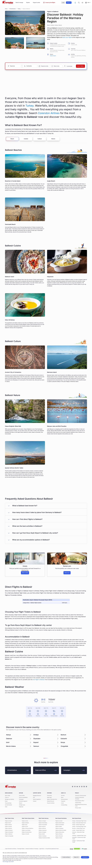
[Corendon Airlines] (7, 2)
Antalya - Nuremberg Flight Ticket (79, 826)
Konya (63, 742)
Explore (28, 2)
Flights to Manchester (59, 822)
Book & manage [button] (19, 2)
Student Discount (50, 801)
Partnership (49, 795)
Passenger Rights (20, 848)
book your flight (67, 37)
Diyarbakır (36, 738)
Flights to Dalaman (9, 830)
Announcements (64, 799)
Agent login (49, 797)
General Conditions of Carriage (32, 848)
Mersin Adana (11, 746)
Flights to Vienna (58, 837)
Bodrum (63, 735)
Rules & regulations (37, 799)
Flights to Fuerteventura (26, 832)
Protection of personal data (80, 795)
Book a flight (7, 795)
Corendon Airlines (49, 113)
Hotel (6, 806)
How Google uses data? (8, 861)
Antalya (36, 735)
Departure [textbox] (12, 66)
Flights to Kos (24, 824)
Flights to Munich (42, 826)
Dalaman (9, 738)
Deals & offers (22, 795)
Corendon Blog (64, 804)
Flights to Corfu (25, 826)
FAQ (34, 797)
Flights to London (58, 820)
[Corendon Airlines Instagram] (72, 786)
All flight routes (22, 804)
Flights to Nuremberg (43, 822)
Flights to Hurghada (59, 828)
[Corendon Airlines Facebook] (79, 786)
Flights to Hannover (43, 830)
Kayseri (36, 742)
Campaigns (66, 770)
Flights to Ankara (8, 826)
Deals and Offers (40, 770)
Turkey (19, 8)
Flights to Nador (58, 826)
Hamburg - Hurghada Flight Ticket (79, 835)
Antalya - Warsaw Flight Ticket (78, 824)
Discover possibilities (23, 797)
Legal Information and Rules (10, 848)
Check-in (69, 2)
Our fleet (63, 795)
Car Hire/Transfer (8, 804)
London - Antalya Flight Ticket (78, 830)
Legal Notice (41, 848)
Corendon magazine (23, 801)
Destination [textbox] (29, 66)
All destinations (12, 8)
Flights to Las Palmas (26, 830)
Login (63, 2)
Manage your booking (9, 799)
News (62, 797)
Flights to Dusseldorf (43, 824)
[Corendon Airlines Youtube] (77, 786)
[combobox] (15, 66)
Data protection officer (79, 800)
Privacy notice (78, 807)
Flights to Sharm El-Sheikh (60, 830)
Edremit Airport (53, 55)
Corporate (63, 801)
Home (6, 8)
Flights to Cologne (42, 820)
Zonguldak (64, 746)
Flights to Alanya (8, 824)
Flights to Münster (42, 828)
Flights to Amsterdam (59, 824)
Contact (34, 801)
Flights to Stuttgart (42, 832)
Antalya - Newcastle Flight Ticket (79, 822)
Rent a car (67, 572)
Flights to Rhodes (25, 822)
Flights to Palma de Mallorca (27, 828)
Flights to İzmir (8, 822)
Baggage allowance (37, 795)
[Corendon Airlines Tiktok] (84, 786)
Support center (36, 2)
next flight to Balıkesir (39, 679)
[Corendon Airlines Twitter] (74, 786)
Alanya (8, 735)
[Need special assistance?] (75, 2)
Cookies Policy (78, 802)
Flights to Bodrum (8, 828)
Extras (6, 801)
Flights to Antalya (8, 820)
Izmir (7, 742)
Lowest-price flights (50, 2)
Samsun (36, 746)
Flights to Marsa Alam (59, 832)
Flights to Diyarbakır (9, 832)
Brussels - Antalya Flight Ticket (78, 828)
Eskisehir (64, 738)
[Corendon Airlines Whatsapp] (86, 786)
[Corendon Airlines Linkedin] (81, 786)
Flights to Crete (25, 820)
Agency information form (52, 799)
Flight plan (21, 806)
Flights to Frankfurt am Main (44, 837)
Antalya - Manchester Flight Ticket (79, 820)
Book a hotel (25, 572)
